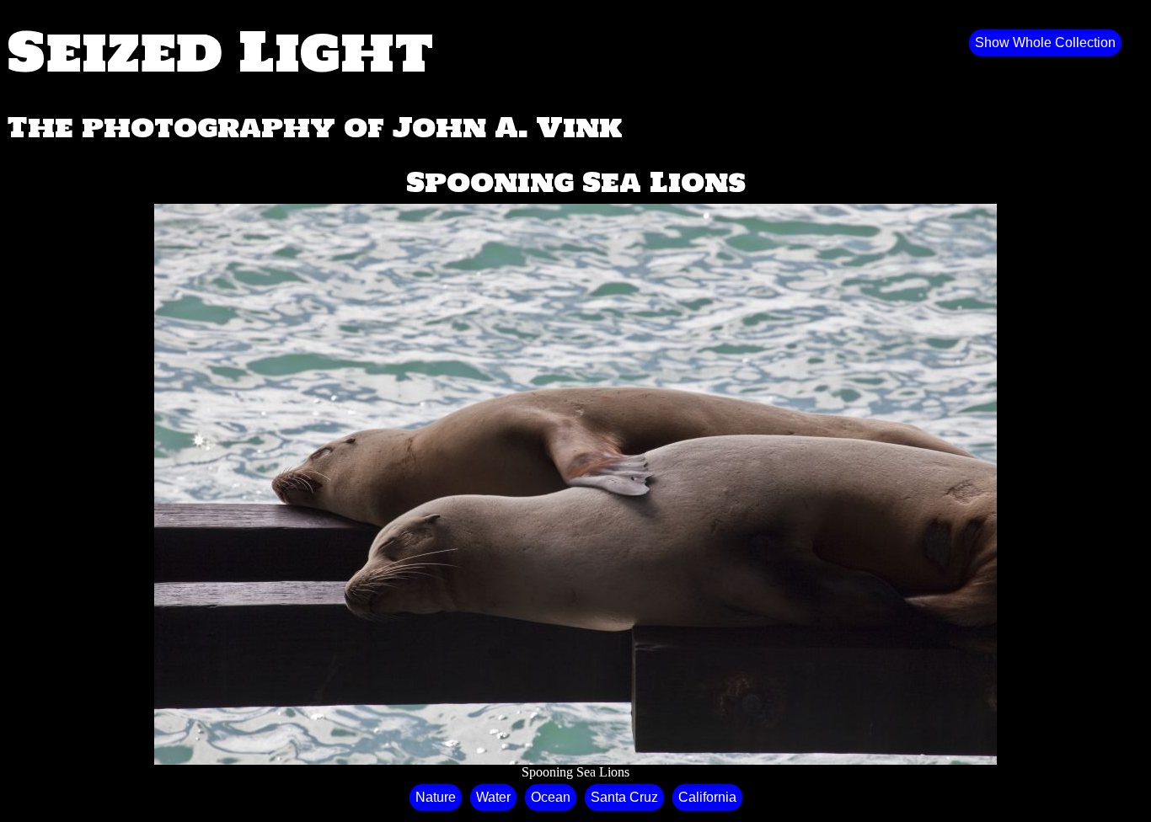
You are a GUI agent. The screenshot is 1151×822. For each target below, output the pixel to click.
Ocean (550, 797)
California (707, 797)
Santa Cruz (624, 797)
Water (493, 797)
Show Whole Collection (1045, 42)
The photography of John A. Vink (315, 127)
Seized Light (220, 50)
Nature (435, 797)
